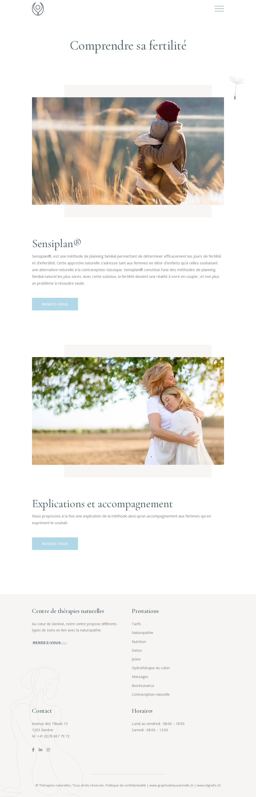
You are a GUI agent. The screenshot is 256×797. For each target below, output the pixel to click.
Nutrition (139, 641)
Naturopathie (142, 632)
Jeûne (136, 659)
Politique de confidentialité (126, 785)
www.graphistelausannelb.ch (171, 785)
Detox (137, 650)
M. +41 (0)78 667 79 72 (51, 736)
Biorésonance (143, 685)
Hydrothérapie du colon (151, 667)
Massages (140, 676)
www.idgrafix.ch (209, 785)
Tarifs (136, 623)
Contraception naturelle (151, 694)
